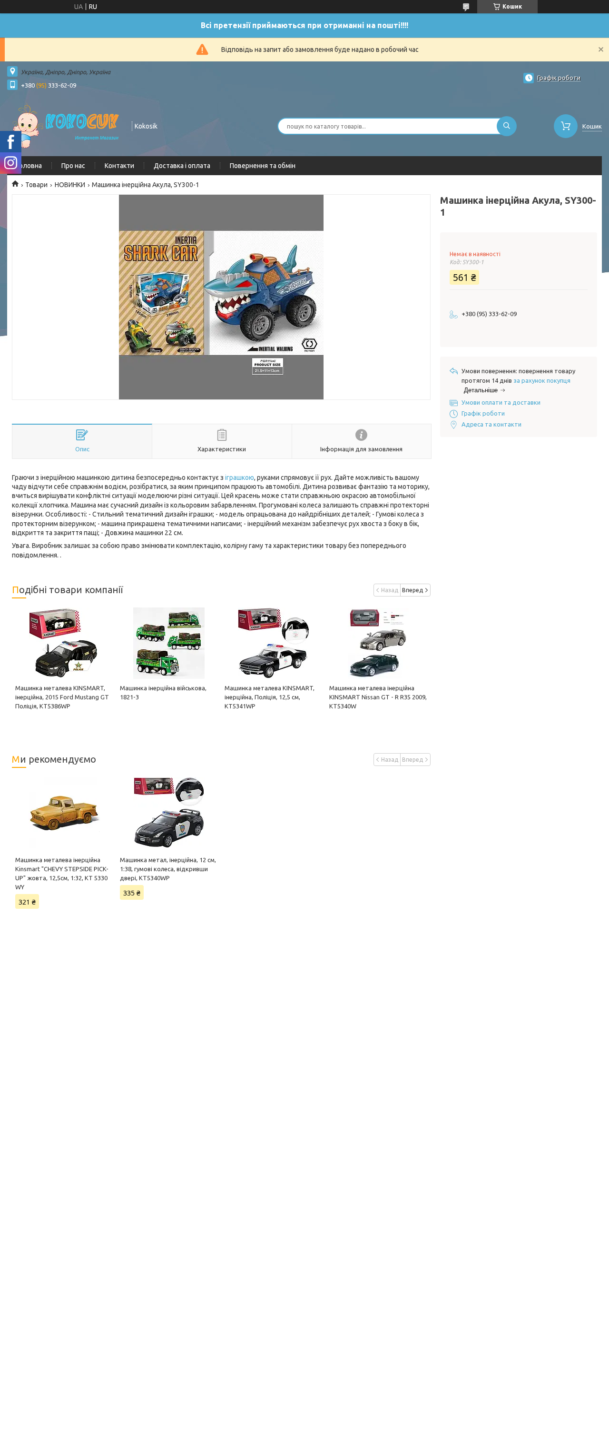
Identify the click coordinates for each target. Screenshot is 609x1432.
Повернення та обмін (262, 165)
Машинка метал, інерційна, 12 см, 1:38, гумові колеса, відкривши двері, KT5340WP (168, 868)
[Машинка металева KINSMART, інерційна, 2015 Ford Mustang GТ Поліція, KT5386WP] (64, 643)
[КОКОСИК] (65, 125)
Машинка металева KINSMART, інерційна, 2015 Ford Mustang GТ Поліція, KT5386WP (62, 697)
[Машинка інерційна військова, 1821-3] (169, 643)
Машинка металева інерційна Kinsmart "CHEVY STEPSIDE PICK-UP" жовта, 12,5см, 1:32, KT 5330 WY (61, 873)
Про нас (73, 165)
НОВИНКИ (70, 185)
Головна (29, 165)
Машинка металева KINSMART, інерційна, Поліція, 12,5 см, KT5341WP (269, 697)
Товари (36, 185)
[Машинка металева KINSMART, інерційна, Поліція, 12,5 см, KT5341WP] (274, 643)
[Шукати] (507, 126)
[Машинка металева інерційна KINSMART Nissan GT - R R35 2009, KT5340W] (378, 643)
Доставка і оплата (182, 165)
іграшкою (239, 477)
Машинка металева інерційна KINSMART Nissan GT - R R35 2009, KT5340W (378, 697)
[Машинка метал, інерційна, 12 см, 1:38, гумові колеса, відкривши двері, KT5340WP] (169, 812)
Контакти (119, 165)
